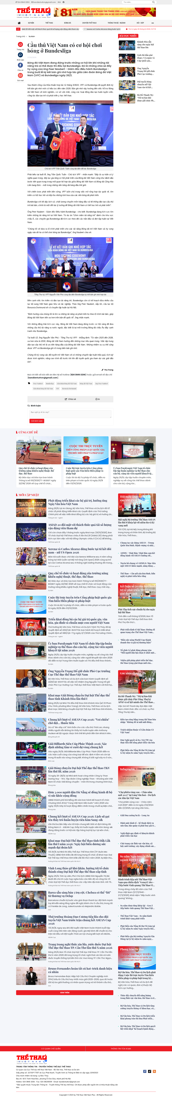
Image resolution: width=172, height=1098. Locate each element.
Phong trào (52, 785)
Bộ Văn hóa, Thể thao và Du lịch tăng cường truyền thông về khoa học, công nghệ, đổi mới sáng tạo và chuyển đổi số (138, 1007)
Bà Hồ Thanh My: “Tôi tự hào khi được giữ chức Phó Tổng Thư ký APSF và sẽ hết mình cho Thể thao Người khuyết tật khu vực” (135, 701)
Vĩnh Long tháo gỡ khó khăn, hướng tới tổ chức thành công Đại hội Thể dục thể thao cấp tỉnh (78, 869)
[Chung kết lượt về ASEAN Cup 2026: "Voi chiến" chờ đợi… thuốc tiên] (31, 727)
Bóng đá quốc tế (54, 737)
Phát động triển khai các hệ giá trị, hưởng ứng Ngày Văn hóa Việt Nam (77, 502)
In (98, 399)
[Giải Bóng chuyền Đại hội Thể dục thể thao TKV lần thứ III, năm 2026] (31, 775)
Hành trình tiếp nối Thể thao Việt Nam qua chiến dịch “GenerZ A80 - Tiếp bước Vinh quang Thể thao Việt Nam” (136, 884)
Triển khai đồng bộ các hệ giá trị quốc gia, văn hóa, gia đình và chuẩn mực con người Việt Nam (78, 620)
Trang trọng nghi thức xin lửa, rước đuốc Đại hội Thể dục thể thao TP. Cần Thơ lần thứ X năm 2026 (80, 946)
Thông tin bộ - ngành (55, 518)
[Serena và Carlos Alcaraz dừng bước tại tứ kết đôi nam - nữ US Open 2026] (31, 556)
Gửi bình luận (37, 421)
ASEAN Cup (52, 834)
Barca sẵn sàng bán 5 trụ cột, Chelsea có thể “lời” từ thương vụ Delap (79, 894)
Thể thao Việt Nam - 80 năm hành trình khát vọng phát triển (136, 917)
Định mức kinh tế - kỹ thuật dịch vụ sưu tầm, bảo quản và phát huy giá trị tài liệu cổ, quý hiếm (137, 824)
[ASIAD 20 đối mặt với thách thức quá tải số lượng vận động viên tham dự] (31, 532)
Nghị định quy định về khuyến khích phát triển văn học (137, 834)
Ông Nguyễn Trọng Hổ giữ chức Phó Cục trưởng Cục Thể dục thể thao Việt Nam (79, 672)
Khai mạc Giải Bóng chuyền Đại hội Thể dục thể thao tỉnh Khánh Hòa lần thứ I (79, 697)
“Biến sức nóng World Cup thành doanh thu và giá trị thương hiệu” (135, 641)
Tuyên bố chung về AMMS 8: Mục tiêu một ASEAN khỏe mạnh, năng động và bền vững (138, 564)
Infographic (127, 769)
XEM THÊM (64, 992)
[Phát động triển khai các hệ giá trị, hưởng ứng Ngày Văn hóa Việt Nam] (31, 508)
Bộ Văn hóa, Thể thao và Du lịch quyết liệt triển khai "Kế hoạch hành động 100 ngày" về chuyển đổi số (138, 1027)
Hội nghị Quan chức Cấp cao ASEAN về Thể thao (135, 498)
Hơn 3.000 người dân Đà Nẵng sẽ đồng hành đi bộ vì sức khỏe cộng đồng (80, 793)
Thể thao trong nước (55, 712)
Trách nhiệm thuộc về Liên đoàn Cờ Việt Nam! (137, 731)
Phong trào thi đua (132, 949)
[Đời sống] (105, 12)
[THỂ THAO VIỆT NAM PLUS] (33, 12)
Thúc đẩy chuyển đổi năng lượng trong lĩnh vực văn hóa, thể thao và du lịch (138, 996)
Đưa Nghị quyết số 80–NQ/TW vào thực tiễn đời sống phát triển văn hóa (137, 741)
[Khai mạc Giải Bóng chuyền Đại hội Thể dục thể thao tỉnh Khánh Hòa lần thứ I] (31, 703)
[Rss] (154, 1071)
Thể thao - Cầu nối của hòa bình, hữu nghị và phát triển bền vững (137, 574)
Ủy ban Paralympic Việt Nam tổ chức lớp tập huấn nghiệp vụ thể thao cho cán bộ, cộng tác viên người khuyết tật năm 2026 (132, 471)
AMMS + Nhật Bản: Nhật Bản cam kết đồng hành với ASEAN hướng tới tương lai (137, 554)
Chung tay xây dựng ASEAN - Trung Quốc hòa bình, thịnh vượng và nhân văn (137, 544)
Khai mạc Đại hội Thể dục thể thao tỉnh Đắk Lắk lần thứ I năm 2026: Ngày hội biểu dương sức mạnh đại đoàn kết (79, 844)
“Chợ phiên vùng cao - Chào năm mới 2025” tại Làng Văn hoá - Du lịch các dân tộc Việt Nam (137, 795)
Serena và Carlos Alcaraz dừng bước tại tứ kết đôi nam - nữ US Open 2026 (84, 29)
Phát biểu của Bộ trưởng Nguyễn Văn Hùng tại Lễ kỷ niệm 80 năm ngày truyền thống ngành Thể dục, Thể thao (137, 937)
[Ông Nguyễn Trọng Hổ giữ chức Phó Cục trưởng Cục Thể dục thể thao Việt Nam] (31, 678)
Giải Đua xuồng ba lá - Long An (134, 815)
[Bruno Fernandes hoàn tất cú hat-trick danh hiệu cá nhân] (31, 976)
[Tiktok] (149, 1071)
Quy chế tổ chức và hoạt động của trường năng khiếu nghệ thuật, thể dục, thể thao (36, 471)
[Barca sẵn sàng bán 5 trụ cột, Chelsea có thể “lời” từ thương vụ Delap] (31, 900)
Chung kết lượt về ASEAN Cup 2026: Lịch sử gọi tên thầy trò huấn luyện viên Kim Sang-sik (78, 818)
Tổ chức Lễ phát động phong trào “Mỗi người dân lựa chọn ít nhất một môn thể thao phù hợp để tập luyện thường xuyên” (137, 651)
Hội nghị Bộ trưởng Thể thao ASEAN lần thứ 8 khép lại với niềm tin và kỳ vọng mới (136, 522)
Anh (49, 910)
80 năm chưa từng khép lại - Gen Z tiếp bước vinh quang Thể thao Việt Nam (136, 907)
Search (153, 2)
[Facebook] (144, 1071)
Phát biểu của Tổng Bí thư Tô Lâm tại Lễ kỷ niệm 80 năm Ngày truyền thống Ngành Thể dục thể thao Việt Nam (138, 751)
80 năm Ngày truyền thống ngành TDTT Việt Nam (137, 858)
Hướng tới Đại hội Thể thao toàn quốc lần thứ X (64, 861)
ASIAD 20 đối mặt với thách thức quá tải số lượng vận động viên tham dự (79, 526)
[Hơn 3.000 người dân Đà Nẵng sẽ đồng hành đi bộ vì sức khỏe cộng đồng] (31, 800)
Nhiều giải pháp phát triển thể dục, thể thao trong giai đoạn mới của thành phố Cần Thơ (136, 661)
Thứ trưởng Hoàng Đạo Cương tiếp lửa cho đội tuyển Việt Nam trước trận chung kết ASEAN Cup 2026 (79, 920)
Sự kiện (20, 462)
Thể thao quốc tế (54, 542)
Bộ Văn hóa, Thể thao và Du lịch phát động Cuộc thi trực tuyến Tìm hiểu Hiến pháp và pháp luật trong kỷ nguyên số (137, 977)
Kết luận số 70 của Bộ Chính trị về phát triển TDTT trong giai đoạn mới (138, 589)
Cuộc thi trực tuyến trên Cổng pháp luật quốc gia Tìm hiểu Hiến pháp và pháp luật (84, 471)
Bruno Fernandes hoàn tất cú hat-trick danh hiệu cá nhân (80, 970)
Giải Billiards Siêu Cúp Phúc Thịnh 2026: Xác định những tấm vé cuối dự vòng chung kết (77, 745)
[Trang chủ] (19, 23)
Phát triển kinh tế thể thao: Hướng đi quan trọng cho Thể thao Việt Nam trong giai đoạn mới (137, 631)
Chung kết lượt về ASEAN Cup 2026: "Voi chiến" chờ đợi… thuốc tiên (78, 721)
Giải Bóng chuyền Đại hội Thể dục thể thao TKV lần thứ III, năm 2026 (79, 769)
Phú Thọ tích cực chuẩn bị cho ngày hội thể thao (136, 611)
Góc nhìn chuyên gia (133, 673)
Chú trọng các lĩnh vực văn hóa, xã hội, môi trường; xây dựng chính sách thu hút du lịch (137, 845)
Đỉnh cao (51, 761)
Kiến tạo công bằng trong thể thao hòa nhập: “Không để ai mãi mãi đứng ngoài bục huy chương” (138, 721)
